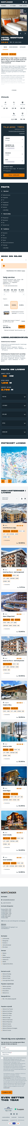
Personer (8, 153)
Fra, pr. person (9, 127)
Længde (7, 138)
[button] (14, 313)
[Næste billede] (25, 33)
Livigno (16, 42)
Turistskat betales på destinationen (16, 131)
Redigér (23, 321)
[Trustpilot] (19, 1109)
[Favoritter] (23, 2)
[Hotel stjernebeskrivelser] (10, 42)
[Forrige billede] (20, 33)
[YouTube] (17, 1114)
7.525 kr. (21, 127)
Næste (22, 326)
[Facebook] (11, 1114)
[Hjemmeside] (7, 2)
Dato (6, 159)
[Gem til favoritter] (25, 11)
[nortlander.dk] (8, 892)
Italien (19, 42)
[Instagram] (14, 1114)
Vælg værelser (14, 175)
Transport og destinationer (9, 146)
